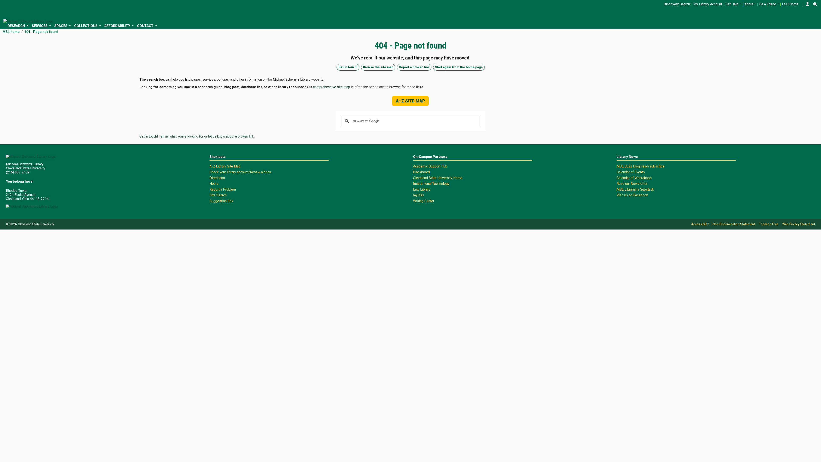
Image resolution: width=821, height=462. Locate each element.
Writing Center (423, 201)
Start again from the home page (459, 67)
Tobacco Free (768, 224)
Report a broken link (414, 67)
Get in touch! (347, 67)
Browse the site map (378, 67)
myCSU (418, 195)
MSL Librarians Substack (635, 189)
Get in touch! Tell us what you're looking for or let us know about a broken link (196, 136)
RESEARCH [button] (17, 26)
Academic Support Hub (430, 166)
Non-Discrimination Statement (734, 224)
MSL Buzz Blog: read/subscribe (640, 166)
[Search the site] (815, 4)
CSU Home (790, 4)
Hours (214, 184)
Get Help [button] (731, 4)
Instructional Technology (431, 184)
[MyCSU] (807, 4)
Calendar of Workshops (634, 178)
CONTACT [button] (145, 26)
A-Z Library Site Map (225, 166)
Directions (217, 178)
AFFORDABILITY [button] (117, 26)
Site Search (218, 195)
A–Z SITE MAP (410, 101)
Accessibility (700, 224)
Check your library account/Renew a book (240, 172)
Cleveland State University (36, 224)
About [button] (748, 4)
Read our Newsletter (632, 184)
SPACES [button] (61, 26)
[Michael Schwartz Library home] (28, 21)
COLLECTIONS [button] (86, 26)
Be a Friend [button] (767, 4)
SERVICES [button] (40, 26)
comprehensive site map (331, 87)
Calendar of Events (631, 172)
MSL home (11, 32)
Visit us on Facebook (632, 195)
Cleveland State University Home (437, 178)
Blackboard (421, 172)
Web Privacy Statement (798, 224)
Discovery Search (677, 4)
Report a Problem (223, 189)
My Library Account (707, 4)
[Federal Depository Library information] (32, 206)
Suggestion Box (221, 201)
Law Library (421, 189)
